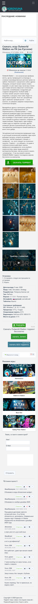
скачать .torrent (19, 336)
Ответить (19, 487)
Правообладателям (11, 602)
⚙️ (25, 40)
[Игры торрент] (15, 9)
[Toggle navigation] (33, 3)
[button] (32, 354)
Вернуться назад (12, 355)
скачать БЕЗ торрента (19, 344)
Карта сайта (23, 602)
